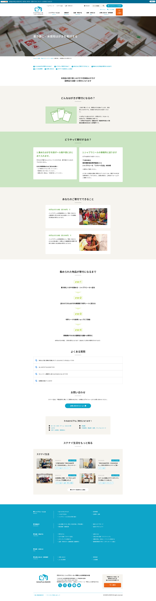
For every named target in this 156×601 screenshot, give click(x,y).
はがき (52, 428)
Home (34, 58)
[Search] (103, 5)
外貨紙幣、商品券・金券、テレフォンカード (93, 428)
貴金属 (82, 426)
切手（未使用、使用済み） (58, 430)
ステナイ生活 (50, 58)
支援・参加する (41, 58)
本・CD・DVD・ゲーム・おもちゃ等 (60, 426)
